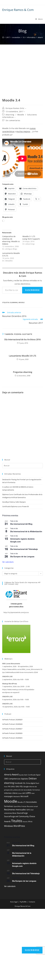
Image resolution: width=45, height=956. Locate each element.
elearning (10, 114)
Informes (8, 793)
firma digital (30, 783)
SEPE (28, 810)
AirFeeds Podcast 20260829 (12, 719)
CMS (6, 778)
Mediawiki (16, 796)
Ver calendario (8, 562)
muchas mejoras (23, 131)
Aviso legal (14, 902)
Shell (32, 810)
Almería (7, 774)
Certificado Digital (34, 775)
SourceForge (22, 813)
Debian (33, 778)
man (32, 793)
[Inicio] (3, 37)
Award (15, 774)
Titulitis (16, 821)
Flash (37, 783)
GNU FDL (19, 786)
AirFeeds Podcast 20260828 (12, 724)
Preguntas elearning (22, 372)
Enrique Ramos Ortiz (15, 108)
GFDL (13, 787)
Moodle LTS (22, 802)
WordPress (19, 825)
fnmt (5, 787)
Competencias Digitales (18, 779)
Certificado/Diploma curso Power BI (15, 506)
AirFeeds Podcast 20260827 (12, 729)
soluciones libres (10, 813)
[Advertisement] (22, 74)
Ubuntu (25, 821)
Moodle (20, 114)
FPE (9, 787)
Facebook (18, 783)
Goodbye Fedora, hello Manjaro (14, 502)
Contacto (32, 902)
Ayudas (21, 775)
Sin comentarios (13, 120)
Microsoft (24, 796)
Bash (25, 775)
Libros (15, 793)
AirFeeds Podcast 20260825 (12, 738)
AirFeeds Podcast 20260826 (12, 733)
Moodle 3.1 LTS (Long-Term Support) (31, 237)
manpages (8, 796)
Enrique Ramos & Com (18, 10)
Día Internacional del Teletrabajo (24, 549)
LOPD (28, 793)
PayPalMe (23, 902)
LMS (23, 793)
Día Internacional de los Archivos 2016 (22, 339)
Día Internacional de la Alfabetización (26, 531)
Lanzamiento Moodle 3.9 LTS (22, 355)
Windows (8, 825)
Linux (20, 793)
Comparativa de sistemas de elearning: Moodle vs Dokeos (11, 240)
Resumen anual (32, 806)
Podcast (23, 806)
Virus (30, 821)
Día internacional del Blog (21, 524)
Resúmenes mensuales (15, 809)
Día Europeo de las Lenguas (22, 556)
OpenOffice (17, 806)
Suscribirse (32, 290)
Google (26, 787)
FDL (24, 783)
